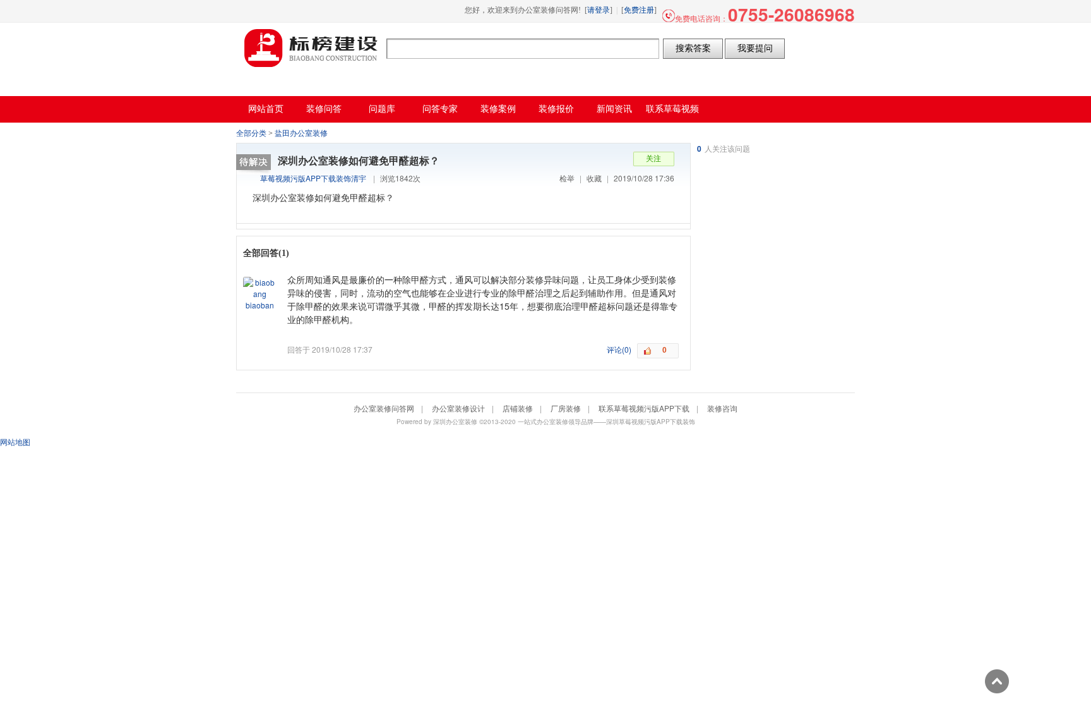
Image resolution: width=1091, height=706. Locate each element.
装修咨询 (722, 408)
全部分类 (251, 133)
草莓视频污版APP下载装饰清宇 (313, 178)
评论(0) (619, 349)
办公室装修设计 (458, 408)
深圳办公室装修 (455, 421)
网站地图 (15, 441)
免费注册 (639, 10)
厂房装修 (566, 408)
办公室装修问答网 (311, 48)
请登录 (598, 10)
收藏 (594, 178)
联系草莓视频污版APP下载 (644, 408)
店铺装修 (518, 408)
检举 (567, 178)
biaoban (260, 305)
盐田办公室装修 (301, 133)
